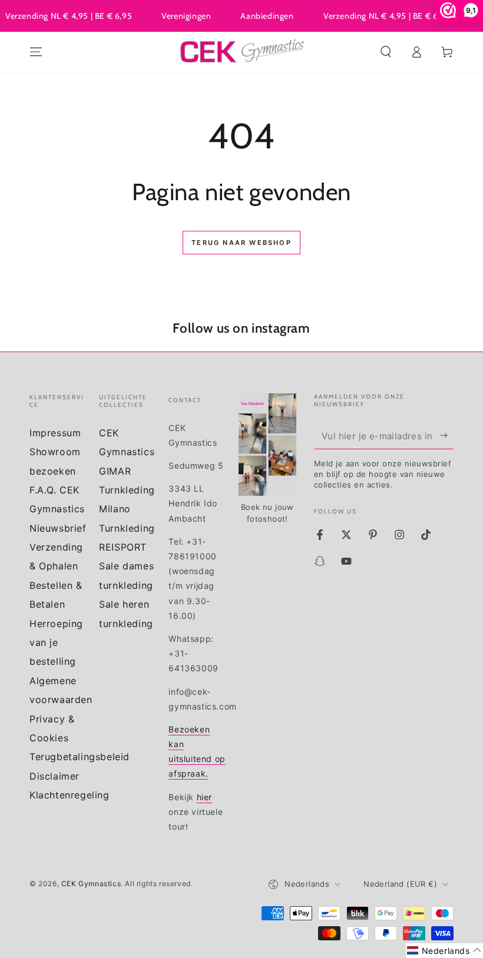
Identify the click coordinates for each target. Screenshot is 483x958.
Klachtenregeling (69, 795)
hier (204, 797)
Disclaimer (54, 776)
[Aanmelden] (447, 436)
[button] (385, 52)
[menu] (36, 52)
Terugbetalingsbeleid (79, 757)
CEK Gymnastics (91, 883)
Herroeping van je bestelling (56, 643)
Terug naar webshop (241, 242)
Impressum (55, 433)
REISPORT (123, 547)
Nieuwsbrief (58, 528)
